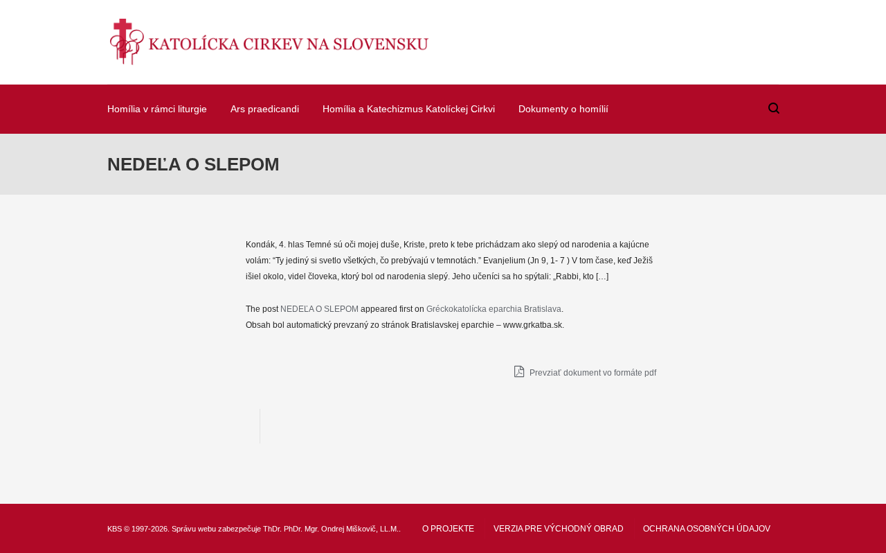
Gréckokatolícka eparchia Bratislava (493, 309)
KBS (114, 529)
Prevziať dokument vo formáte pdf (591, 373)
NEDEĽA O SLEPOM (319, 309)
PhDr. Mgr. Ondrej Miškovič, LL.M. (341, 529)
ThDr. (272, 529)
